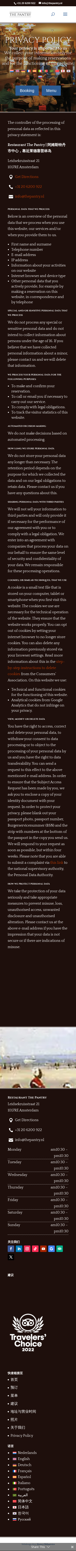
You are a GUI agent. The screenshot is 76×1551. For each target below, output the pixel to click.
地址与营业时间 (23, 1412)
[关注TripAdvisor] (59, 1248)
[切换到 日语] (63, 71)
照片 (14, 1420)
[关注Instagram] (27, 1248)
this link (56, 863)
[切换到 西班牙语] (34, 71)
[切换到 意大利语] (40, 71)
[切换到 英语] (17, 71)
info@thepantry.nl (29, 197)
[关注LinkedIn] (19, 1248)
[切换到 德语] (23, 71)
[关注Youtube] (43, 1248)
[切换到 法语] (29, 71)
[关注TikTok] (35, 1248)
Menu (51, 90)
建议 (14, 1404)
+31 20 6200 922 (26, 3)
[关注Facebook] (11, 1248)
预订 (14, 1388)
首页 (14, 1380)
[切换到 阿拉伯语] (51, 71)
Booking (27, 90)
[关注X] (11, 1257)
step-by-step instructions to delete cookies (36, 668)
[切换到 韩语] (68, 71)
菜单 (14, 1396)
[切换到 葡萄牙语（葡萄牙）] (46, 71)
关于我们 (18, 1428)
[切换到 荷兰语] (12, 71)
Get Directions (27, 177)
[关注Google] (51, 1248)
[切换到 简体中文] (57, 71)
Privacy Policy (22, 1436)
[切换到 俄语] (40, 77)
